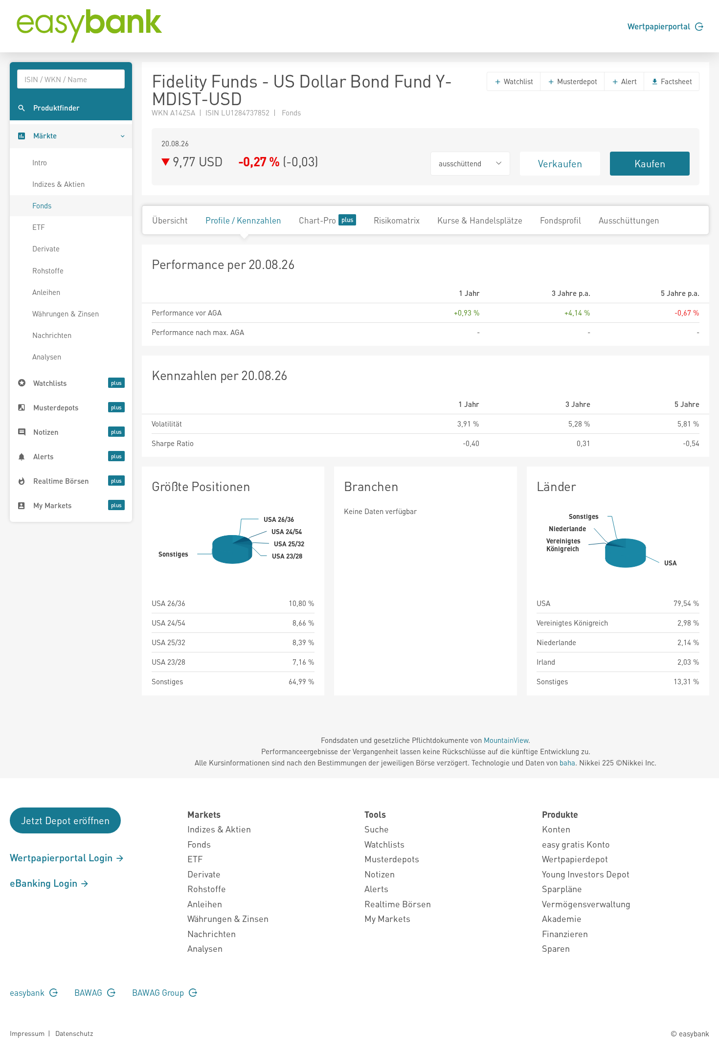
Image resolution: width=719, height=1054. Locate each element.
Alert (628, 81)
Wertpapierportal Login (62, 857)
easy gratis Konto (576, 844)
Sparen (556, 948)
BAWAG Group (159, 992)
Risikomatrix (397, 220)
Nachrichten (51, 335)
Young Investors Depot (585, 873)
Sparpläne (562, 888)
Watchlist (517, 81)
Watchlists (384, 844)
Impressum (27, 1033)
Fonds (41, 205)
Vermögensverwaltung (586, 903)
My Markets (387, 918)
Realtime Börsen (397, 903)
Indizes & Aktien (58, 184)
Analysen (46, 356)
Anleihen (46, 292)
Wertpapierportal (660, 26)
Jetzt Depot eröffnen (65, 820)
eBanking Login (45, 882)
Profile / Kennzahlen (243, 220)
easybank (28, 992)
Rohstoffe (48, 270)
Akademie (562, 918)
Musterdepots (391, 858)
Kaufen (649, 163)
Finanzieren (565, 933)
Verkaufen (560, 163)
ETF (38, 227)
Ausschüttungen (629, 220)
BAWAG (89, 992)
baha (567, 762)
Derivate (46, 248)
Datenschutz (74, 1033)
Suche (376, 828)
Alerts (376, 888)
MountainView (506, 740)
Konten (556, 828)
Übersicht (170, 220)
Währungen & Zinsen (65, 313)
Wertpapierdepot (575, 858)
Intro (39, 162)
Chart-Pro (317, 220)
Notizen (379, 873)
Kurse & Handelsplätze (479, 220)
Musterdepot (576, 81)
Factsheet (675, 81)
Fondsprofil (560, 220)
